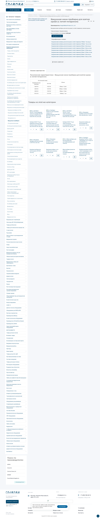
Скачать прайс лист (59, 62)
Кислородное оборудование (12, 364)
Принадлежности (12, 118)
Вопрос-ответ (57, 510)
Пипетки (9, 66)
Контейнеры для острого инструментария (16, 82)
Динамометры (10, 206)
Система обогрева (10, 410)
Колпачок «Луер (10, 166)
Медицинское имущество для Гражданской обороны (13, 253)
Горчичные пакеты (11, 72)
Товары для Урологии (11, 224)
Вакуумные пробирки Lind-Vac (14, 110)
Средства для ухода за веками (14, 164)
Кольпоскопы (9, 421)
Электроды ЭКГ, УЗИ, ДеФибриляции (14, 222)
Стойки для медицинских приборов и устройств (14, 430)
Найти (77, 4)
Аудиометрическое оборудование (14, 435)
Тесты (8, 139)
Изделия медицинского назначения (12, 47)
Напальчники (10, 69)
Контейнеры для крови (12, 203)
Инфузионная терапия (11, 239)
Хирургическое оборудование (13, 433)
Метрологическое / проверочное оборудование (13, 407)
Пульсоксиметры (11, 201)
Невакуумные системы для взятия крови (14, 153)
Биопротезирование (11, 302)
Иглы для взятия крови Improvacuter (16, 115)
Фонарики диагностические (13, 85)
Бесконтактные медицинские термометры (16, 438)
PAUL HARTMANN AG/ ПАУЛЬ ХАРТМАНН (12, 29)
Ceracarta (9, 467)
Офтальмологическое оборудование (14, 418)
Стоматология (9, 230)
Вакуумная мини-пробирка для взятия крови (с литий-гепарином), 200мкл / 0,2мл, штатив (71, 48)
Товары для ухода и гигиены (12, 361)
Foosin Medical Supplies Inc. (13, 478)
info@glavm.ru (10, 505)
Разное (8, 284)
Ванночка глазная (11, 74)
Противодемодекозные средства (14, 159)
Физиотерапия (9, 351)
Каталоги (49, 10)
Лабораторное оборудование (13, 440)
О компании (68, 10)
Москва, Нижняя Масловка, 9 (16, 1)
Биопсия (8, 268)
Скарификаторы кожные (12, 90)
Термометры (10, 56)
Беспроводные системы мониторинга (15, 340)
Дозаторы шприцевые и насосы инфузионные (13, 385)
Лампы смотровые (10, 423)
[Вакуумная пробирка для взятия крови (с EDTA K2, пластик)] (36, 141)
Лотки (8, 178)
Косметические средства (12, 299)
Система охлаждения (11, 359)
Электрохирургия (10, 278)
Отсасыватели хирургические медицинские (13, 381)
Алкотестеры (10, 211)
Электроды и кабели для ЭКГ (13, 184)
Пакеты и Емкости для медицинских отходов (14, 236)
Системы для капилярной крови (14, 126)
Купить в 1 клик (57, 36)
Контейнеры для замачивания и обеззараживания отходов (14, 101)
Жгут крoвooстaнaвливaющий (14, 189)
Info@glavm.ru (36, 1)
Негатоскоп (9, 388)
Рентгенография (10, 250)
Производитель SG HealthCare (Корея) (15, 321)
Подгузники (9, 232)
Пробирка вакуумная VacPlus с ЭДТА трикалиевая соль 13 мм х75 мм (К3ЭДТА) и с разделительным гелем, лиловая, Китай (85, 152)
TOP (98, 516)
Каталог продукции (14, 10)
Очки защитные (10, 195)
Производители (20, 482)
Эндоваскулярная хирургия (12, 273)
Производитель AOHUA (11, 323)
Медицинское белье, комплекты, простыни (13, 25)
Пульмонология (10, 270)
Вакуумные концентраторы (12, 343)
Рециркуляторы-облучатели (12, 367)
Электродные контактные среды (14, 149)
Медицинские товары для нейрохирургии (12, 262)
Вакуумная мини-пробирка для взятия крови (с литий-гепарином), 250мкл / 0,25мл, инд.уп (71, 50)
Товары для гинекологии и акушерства (15, 227)
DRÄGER (9, 474)
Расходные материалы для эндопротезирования (12, 290)
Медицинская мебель (11, 346)
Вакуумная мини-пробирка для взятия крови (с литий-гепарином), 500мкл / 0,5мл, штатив (71, 56)
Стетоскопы (10, 144)
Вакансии (80, 510)
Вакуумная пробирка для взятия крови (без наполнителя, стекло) (84, 123)
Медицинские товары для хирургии (14, 41)
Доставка (58, 10)
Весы (8, 214)
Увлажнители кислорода (12, 375)
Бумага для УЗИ (10, 169)
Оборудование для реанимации (13, 401)
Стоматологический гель (13, 141)
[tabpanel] (61, 84)
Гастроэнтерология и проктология (14, 242)
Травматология (10, 259)
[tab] (37, 70)
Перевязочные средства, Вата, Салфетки (13, 33)
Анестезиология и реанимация (13, 19)
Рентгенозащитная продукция (13, 286)
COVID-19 (8, 305)
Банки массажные (11, 77)
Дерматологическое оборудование (14, 448)
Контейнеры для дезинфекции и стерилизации (14, 94)
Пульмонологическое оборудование (14, 413)
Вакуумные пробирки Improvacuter (15, 112)
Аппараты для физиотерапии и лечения (15, 446)
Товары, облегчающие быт (13, 50)
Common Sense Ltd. (11, 471)
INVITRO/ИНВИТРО (10, 330)
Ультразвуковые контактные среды (15, 147)
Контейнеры (10, 161)
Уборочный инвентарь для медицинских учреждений (15, 296)
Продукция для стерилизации (13, 219)
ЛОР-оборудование (10, 415)
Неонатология (9, 443)
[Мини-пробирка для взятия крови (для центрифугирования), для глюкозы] (69, 141)
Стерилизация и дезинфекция (13, 404)
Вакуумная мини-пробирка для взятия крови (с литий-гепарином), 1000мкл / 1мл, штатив (71, 44)
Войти (92, 1)
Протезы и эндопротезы (11, 313)
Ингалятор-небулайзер (11, 369)
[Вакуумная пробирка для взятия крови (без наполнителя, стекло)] (86, 114)
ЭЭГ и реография (11, 172)
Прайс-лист (80, 10)
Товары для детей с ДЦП (12, 354)
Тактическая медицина (11, 22)
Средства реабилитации (12, 247)
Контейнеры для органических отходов (16, 87)
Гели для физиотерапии (12, 156)
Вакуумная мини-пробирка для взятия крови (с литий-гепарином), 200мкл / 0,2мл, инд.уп (71, 46)
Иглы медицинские (10, 36)
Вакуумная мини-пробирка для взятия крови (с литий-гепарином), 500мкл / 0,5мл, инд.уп (71, 54)
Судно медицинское (11, 61)
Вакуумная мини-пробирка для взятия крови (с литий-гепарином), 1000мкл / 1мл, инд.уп (71, 41)
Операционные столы (11, 390)
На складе (28, 10)
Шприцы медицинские (11, 39)
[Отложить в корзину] (41, 129)
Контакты (90, 10)
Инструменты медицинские (12, 44)
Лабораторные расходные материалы (15, 256)
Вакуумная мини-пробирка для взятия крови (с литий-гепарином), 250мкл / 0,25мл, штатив (71, 52)
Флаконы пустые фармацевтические (15, 104)
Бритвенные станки (11, 265)
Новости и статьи (58, 513)
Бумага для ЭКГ (10, 128)
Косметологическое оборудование (14, 318)
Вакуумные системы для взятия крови (15, 107)
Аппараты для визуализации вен (13, 393)
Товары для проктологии (12, 332)
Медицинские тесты (11, 217)
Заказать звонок (70, 1)
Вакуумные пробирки (13, 120)
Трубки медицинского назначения (15, 198)
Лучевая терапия (10, 293)
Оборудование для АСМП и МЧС (13, 310)
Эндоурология (9, 281)
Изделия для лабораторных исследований (13, 175)
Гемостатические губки (12, 186)
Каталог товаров (14, 17)
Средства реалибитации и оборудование (12, 327)
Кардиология (9, 426)
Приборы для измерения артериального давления (12, 98)
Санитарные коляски (11, 398)
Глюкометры (10, 136)
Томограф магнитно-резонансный (14, 396)
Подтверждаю (62, 506)
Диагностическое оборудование (13, 307)
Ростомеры (9, 209)
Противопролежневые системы (13, 356)
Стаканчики (9, 131)
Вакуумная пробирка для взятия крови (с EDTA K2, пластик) (35, 151)
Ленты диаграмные (11, 181)
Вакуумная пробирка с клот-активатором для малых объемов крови (52, 151)
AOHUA (8, 464)
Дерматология (9, 276)
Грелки (8, 58)
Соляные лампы (10, 53)
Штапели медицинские (12, 80)
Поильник (9, 64)
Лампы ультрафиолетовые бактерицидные (16, 377)
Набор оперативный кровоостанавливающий (13, 192)
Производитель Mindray (11, 315)
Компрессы (9, 133)
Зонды (7, 244)
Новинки (39, 10)
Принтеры (8, 348)
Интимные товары (10, 335)
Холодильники (9, 338)
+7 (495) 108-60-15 (61, 1)
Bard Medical (9, 451)
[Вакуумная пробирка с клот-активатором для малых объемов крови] (53, 141)
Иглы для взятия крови (13, 123)
